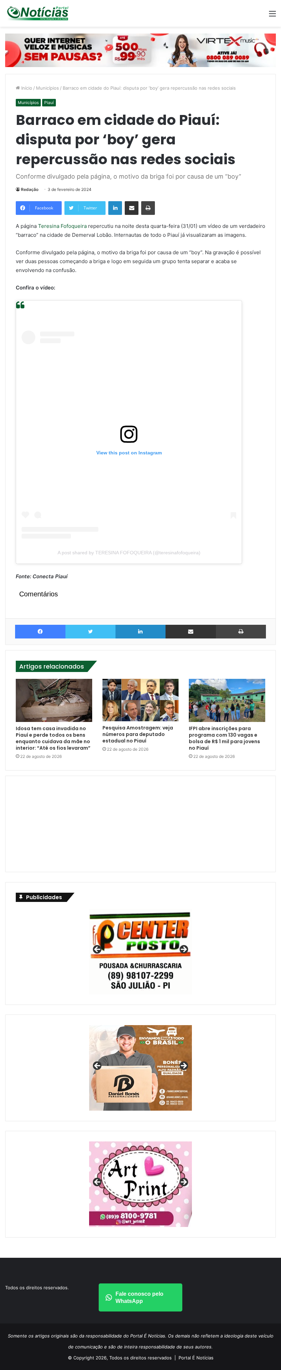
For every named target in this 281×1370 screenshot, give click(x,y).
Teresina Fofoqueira (62, 226)
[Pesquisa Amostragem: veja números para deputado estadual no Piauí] (140, 700)
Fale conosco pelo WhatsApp (139, 1297)
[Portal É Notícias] (37, 13)
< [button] (98, 950)
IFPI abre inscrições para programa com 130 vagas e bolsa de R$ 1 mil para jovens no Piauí (224, 738)
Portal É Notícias (196, 1357)
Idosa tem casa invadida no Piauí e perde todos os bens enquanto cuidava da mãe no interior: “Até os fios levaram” (53, 738)
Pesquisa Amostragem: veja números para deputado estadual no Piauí (137, 734)
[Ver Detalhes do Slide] (140, 1068)
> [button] (183, 950)
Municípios (47, 88)
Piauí (49, 102)
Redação (29, 189)
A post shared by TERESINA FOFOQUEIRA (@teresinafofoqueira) (129, 552)
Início (26, 88)
